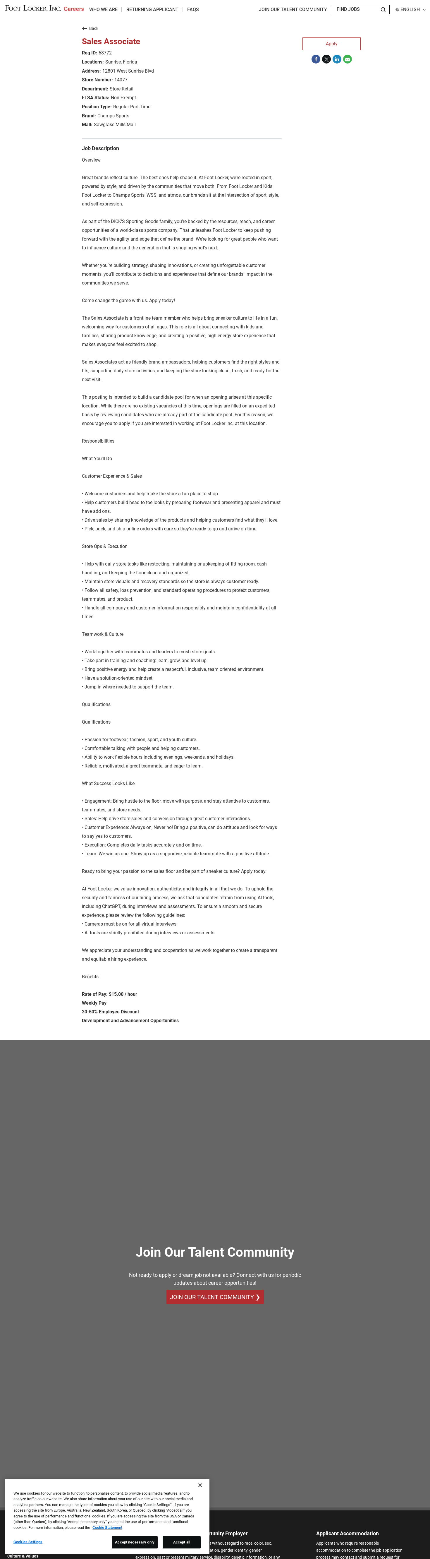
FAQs (193, 9)
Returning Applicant (152, 9)
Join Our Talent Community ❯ (215, 1297)
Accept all (181, 1542)
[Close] (200, 1485)
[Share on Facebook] (316, 59)
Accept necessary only (134, 1542)
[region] (107, 1516)
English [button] (410, 9)
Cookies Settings (27, 1542)
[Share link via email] (347, 59)
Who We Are (103, 9)
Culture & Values (22, 1556)
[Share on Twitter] (326, 59)
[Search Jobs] (383, 9)
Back (93, 28)
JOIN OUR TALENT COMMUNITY (293, 9)
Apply (332, 44)
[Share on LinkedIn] (337, 59)
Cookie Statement (107, 1527)
